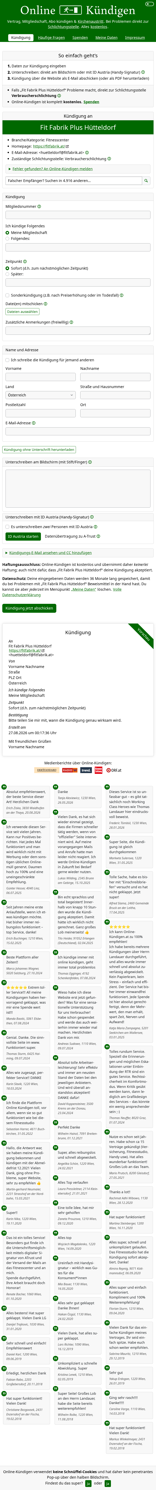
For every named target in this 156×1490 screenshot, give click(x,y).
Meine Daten (107, 37)
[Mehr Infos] (143, 72)
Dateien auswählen (22, 311)
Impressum (135, 37)
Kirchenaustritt (90, 21)
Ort (83, 404)
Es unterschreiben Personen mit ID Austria (52, 526)
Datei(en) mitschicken (24, 303)
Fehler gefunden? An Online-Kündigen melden (53, 168)
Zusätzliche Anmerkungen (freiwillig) (37, 322)
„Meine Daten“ (83, 589)
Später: (17, 273)
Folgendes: (20, 238)
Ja (88, 1483)
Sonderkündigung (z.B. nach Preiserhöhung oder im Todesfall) (65, 295)
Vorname (13, 368)
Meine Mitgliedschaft (29, 232)
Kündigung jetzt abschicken (29, 608)
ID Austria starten (23, 536)
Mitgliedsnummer (21, 206)
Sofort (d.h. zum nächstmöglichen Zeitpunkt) (49, 268)
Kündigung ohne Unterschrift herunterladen (39, 449)
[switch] (149, 4)
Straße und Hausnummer (102, 386)
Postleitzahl (15, 404)
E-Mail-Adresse (18, 422)
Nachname (89, 368)
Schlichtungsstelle (63, 26)
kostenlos (99, 26)
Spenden (80, 37)
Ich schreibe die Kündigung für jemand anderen (52, 359)
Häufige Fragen (51, 37)
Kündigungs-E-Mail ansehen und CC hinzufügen (50, 552)
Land (10, 386)
